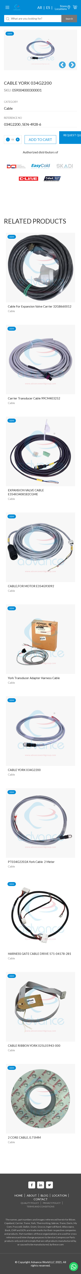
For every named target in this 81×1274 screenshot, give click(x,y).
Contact (41, 1199)
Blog (44, 1195)
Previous (62, 65)
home (19, 1195)
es (48, 7)
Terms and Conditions (40, 1206)
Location (59, 1195)
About (32, 1195)
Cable (11, 311)
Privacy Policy (52, 1202)
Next (72, 65)
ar (39, 7)
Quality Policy (30, 1202)
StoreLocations (61, 7)
